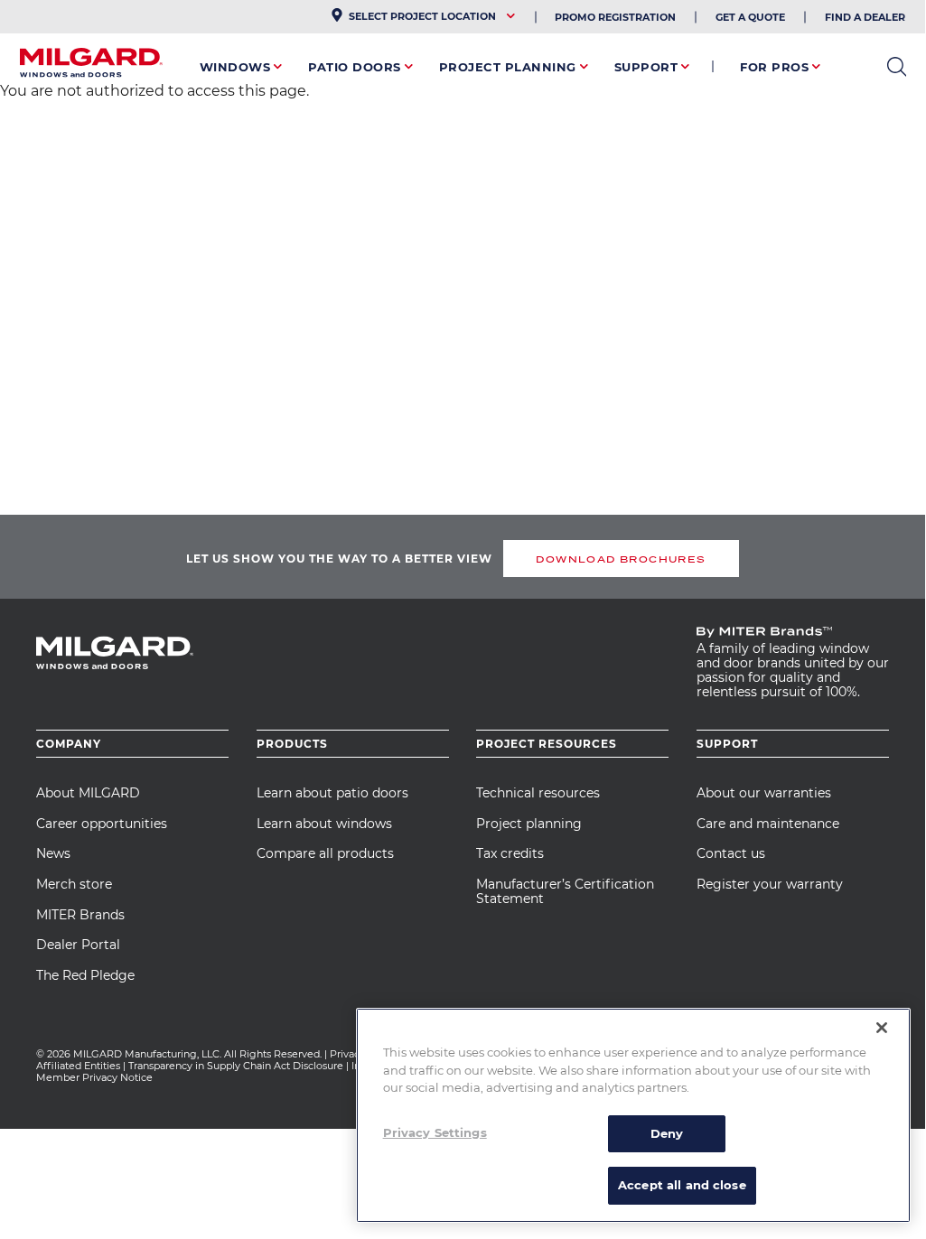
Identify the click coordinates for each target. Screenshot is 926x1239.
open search (896, 67)
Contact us (731, 853)
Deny (667, 1133)
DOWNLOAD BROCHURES (621, 559)
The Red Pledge (85, 975)
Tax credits (510, 853)
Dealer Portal (78, 944)
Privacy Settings (435, 1132)
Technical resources (538, 793)
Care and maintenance (768, 823)
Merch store (74, 884)
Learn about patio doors (332, 793)
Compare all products (325, 853)
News (53, 853)
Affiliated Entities (78, 1065)
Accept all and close (682, 1185)
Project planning (529, 823)
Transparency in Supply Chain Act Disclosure (235, 1065)
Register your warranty (770, 884)
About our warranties (764, 793)
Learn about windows (324, 823)
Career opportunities (101, 823)
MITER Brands (80, 915)
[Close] (882, 1028)
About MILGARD (88, 793)
